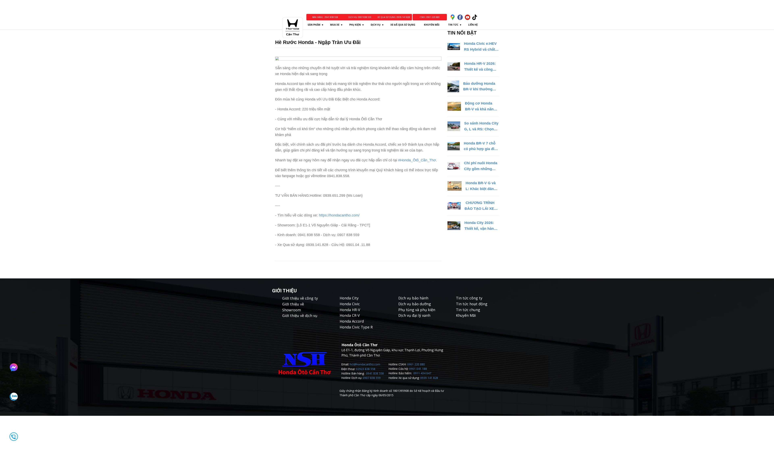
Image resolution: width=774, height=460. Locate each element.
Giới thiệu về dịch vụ (299, 315)
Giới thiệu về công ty (300, 298)
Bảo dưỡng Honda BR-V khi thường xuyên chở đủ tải (479, 87)
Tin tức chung (468, 309)
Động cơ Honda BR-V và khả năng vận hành (480, 106)
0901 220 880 (416, 364)
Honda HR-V (350, 309)
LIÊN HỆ (473, 24)
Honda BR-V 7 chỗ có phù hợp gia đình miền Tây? (481, 146)
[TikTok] (475, 17)
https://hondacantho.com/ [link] (339, 215)
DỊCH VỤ (376, 24)
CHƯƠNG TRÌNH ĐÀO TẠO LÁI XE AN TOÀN (479, 206)
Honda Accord (352, 321)
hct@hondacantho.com (365, 364)
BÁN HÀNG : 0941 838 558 (325, 17)
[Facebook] (460, 17)
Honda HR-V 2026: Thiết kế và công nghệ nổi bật (480, 67)
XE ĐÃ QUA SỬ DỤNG (402, 24)
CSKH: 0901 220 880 (430, 17)
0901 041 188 (418, 369)
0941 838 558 (375, 373)
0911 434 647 (422, 373)
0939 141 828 (429, 378)
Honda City (349, 298)
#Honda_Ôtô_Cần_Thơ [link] (417, 160)
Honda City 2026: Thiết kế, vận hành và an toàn (480, 226)
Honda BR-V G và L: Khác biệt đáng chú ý (481, 186)
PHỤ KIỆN (355, 24)
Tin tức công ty (469, 298)
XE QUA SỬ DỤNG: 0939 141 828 (394, 17)
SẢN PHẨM (314, 24)
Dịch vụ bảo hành (413, 298)
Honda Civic (350, 303)
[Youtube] (467, 17)
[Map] (452, 17)
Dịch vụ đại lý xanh (414, 315)
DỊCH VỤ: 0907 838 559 (359, 17)
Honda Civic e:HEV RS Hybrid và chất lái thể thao (480, 47)
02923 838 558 (365, 369)
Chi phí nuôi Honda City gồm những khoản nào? (480, 166)
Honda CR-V (350, 315)
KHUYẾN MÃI (431, 24)
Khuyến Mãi (466, 315)
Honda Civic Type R (356, 327)
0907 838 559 (372, 378)
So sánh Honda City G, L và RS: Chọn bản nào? (481, 126)
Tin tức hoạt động (471, 303)
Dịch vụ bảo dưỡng (414, 303)
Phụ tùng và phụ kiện (416, 309)
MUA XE (334, 24)
